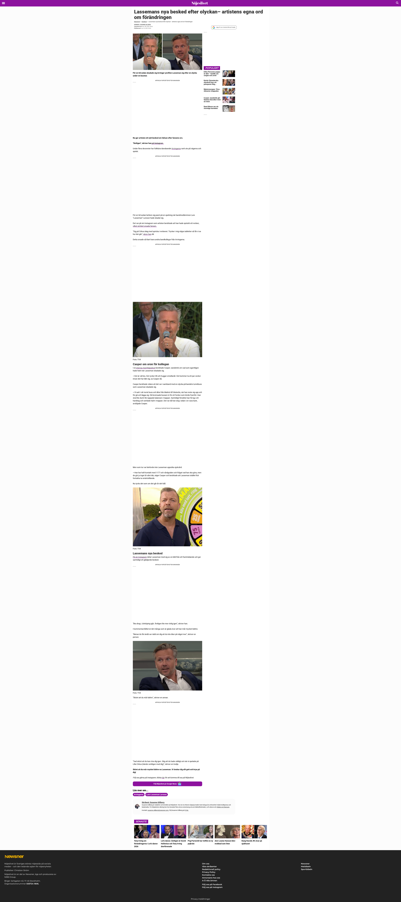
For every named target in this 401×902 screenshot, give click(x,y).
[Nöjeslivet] (200, 3)
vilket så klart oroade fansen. (145, 226)
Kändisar (144, 21)
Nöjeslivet (137, 21)
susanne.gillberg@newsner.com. (158, 810)
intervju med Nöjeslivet (145, 368)
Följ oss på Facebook (212, 884)
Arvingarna (176, 148)
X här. (187, 810)
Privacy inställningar (200, 899)
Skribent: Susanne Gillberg (142, 24)
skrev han (147, 234)
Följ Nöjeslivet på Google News (165, 784)
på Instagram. (158, 143)
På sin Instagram (140, 557)
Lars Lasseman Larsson (157, 794)
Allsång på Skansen (223, 807)
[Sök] (397, 3)
